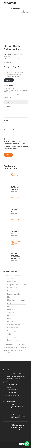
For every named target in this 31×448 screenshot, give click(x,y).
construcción (7, 60)
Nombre (7, 121)
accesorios (11, 58)
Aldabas (14, 54)
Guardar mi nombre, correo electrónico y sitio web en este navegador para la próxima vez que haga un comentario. (16, 145)
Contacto (6, 370)
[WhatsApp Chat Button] (26, 443)
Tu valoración (8, 106)
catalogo (21, 58)
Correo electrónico (10, 130)
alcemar (16, 58)
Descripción (7, 62)
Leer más (15, 191)
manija (13, 60)
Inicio (9, 11)
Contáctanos (8, 80)
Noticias (13, 404)
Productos (15, 11)
